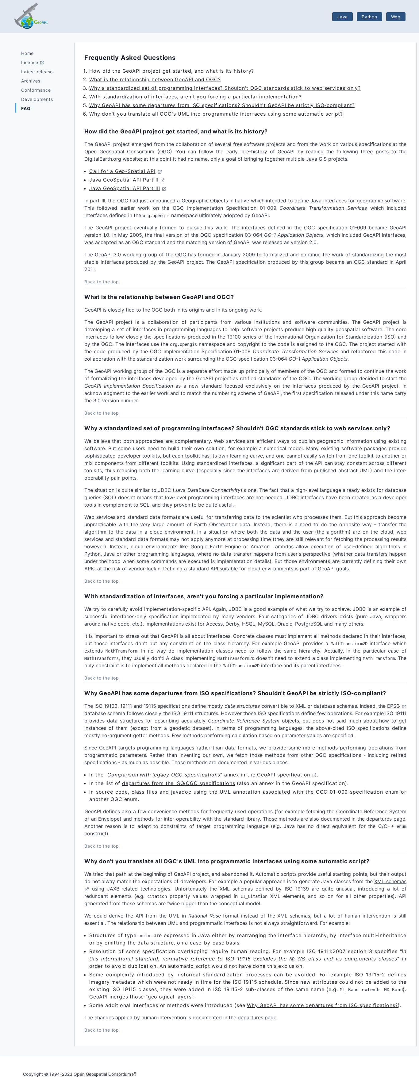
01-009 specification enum (357, 792)
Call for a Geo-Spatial (122, 171)
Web (396, 16)
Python (369, 16)
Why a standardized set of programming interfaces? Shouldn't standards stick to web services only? (225, 88)
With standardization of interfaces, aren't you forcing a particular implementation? (195, 97)
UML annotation (240, 792)
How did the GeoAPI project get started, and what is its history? (171, 71)
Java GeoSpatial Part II (124, 180)
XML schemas (390, 881)
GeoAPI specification (283, 775)
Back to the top (101, 281)
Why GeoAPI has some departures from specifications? (322, 1005)
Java (342, 16)
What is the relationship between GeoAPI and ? (155, 79)
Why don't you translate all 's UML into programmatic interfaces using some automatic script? (216, 114)
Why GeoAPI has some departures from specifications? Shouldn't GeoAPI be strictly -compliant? (222, 105)
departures (250, 1017)
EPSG (393, 706)
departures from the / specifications (178, 783)
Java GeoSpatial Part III (124, 188)
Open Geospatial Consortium (102, 1074)
